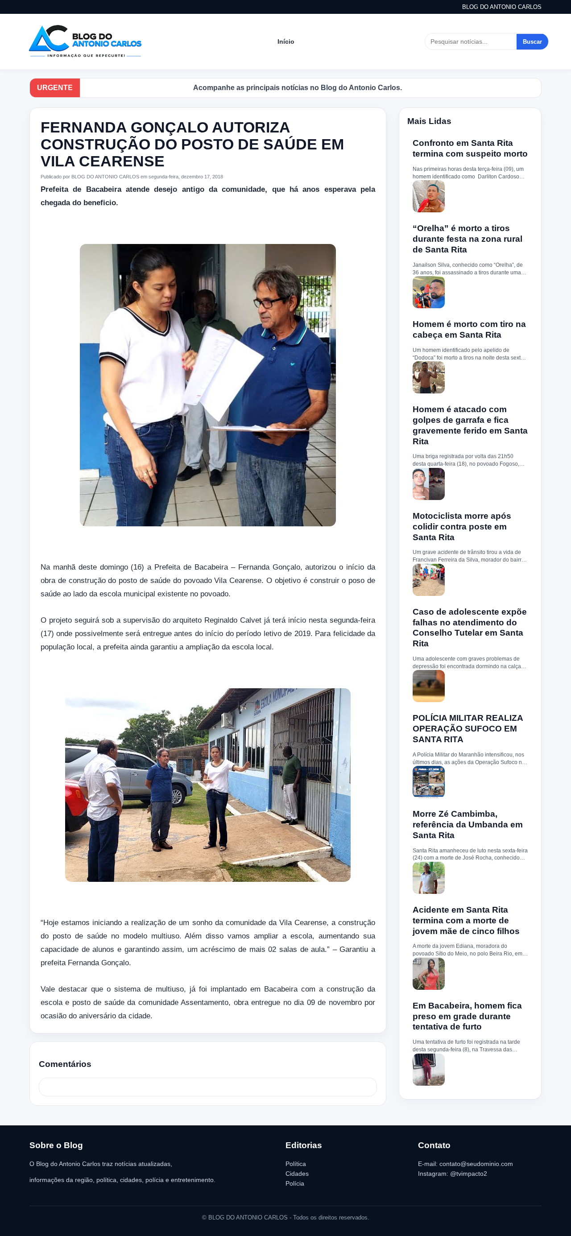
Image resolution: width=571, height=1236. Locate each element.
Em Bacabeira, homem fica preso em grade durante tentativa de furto (467, 1016)
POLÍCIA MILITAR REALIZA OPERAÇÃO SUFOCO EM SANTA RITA (468, 728)
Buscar (532, 41)
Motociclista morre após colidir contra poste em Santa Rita (462, 526)
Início (285, 41)
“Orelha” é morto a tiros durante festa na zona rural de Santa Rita (467, 238)
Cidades (297, 1173)
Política (296, 1163)
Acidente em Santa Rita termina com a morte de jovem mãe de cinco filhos (466, 920)
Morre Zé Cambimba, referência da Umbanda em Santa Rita (468, 824)
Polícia (295, 1183)
